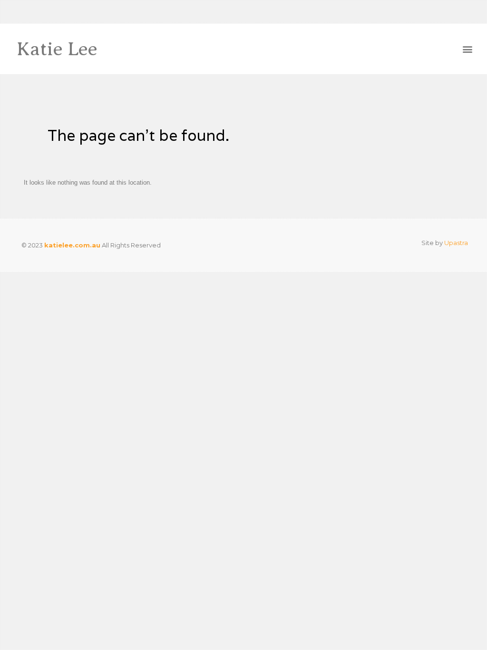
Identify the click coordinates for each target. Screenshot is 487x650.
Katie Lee (57, 48)
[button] (467, 49)
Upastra (456, 242)
